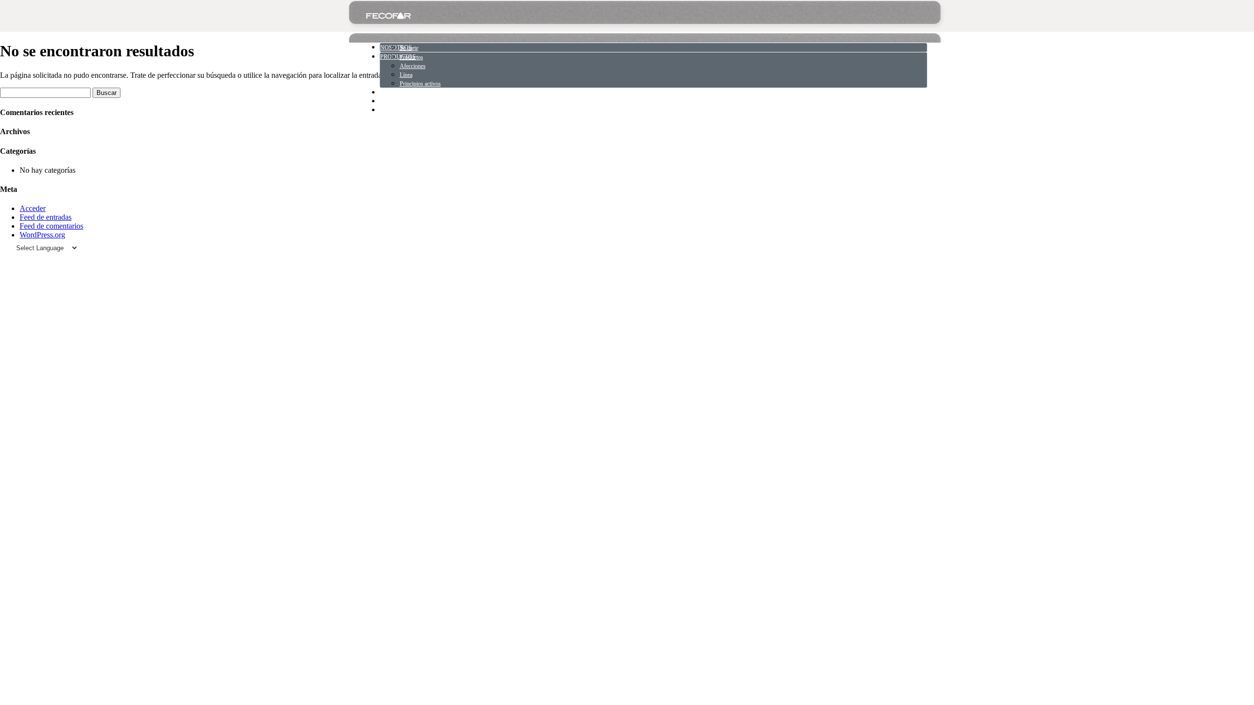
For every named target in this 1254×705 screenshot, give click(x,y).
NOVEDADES (398, 92)
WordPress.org (42, 235)
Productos (411, 57)
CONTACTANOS (402, 110)
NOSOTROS (396, 47)
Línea (406, 74)
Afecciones (413, 66)
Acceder (33, 208)
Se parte (409, 48)
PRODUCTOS (398, 56)
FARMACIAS (397, 101)
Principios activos (420, 83)
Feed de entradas (46, 217)
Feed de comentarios (51, 226)
